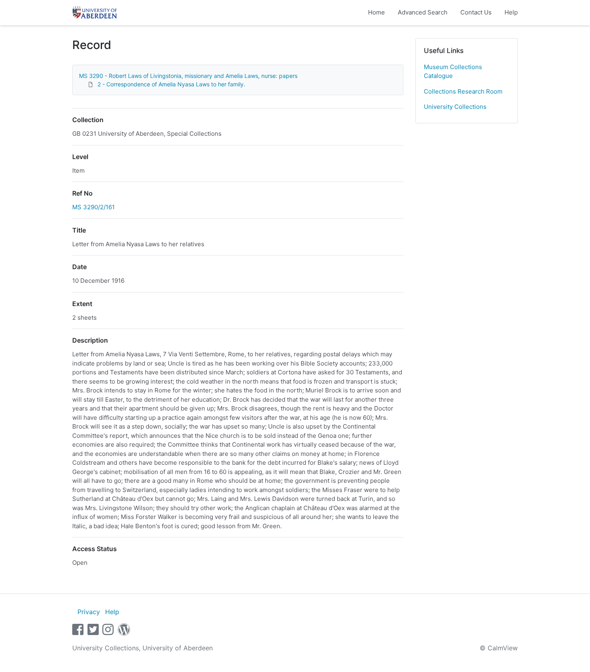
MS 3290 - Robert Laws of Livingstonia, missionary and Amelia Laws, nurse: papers (188, 75)
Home (376, 12)
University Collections (455, 106)
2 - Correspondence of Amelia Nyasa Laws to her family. (171, 84)
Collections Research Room (463, 91)
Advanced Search (423, 12)
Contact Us (476, 12)
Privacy (88, 612)
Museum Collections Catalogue (453, 71)
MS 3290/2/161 (93, 207)
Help (511, 12)
